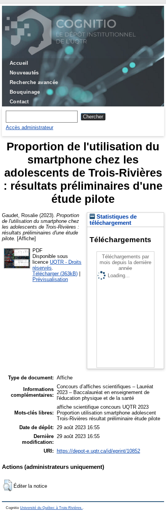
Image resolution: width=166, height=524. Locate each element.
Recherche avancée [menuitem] (34, 82)
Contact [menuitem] (19, 101)
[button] (7, 485)
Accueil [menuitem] (19, 63)
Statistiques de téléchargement (113, 220)
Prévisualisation (50, 279)
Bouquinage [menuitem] (25, 92)
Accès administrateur (29, 127)
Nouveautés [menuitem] (24, 73)
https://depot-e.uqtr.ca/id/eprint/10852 (98, 451)
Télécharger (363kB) (55, 273)
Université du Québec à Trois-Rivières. (51, 508)
